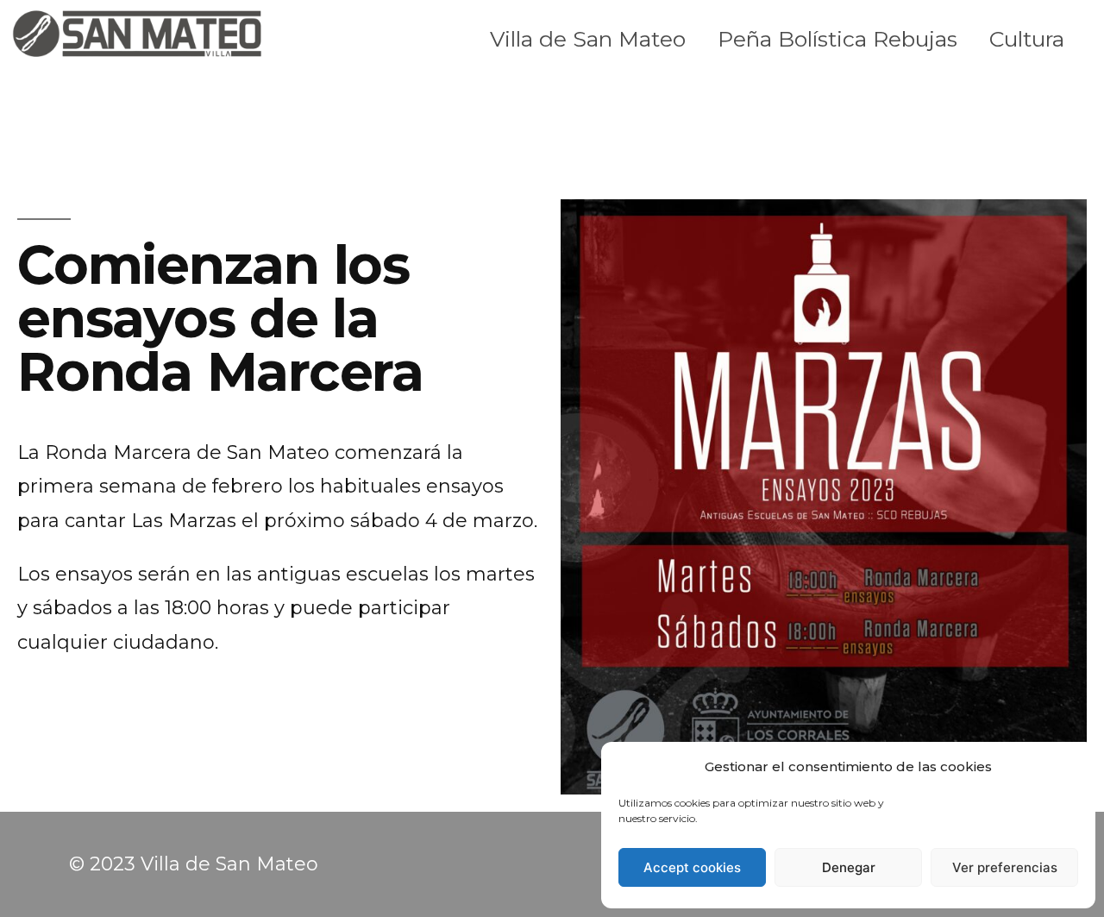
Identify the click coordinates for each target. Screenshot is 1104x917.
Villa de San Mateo (588, 39)
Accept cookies (692, 867)
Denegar (848, 867)
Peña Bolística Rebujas (837, 39)
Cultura (1026, 39)
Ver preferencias (1004, 867)
